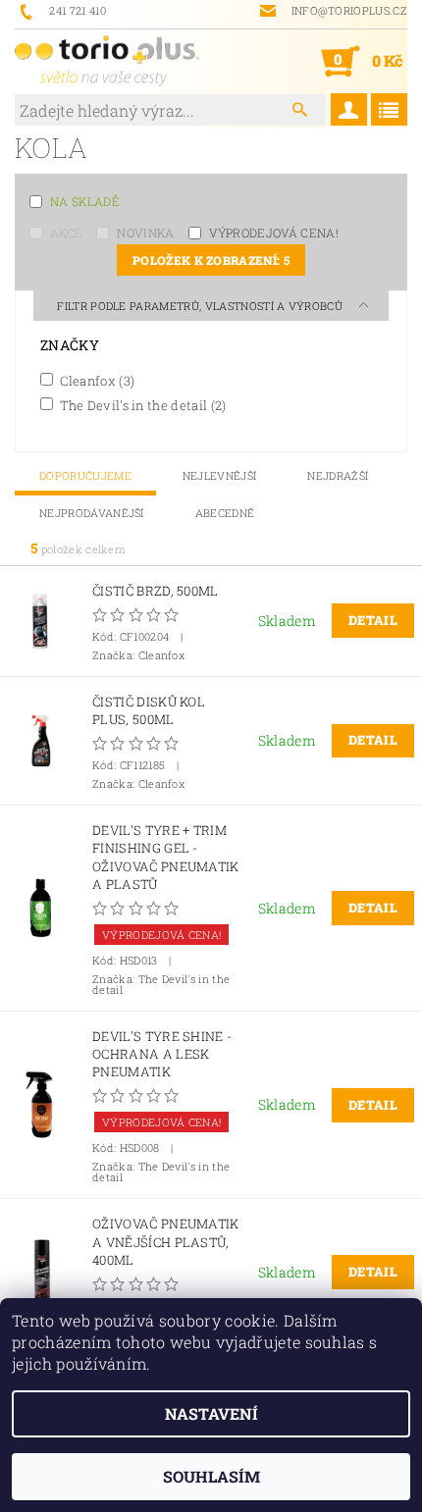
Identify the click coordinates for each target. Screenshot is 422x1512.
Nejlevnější (220, 475)
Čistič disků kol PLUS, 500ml (148, 710)
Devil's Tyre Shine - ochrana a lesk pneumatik (162, 1053)
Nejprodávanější (91, 512)
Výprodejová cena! (274, 232)
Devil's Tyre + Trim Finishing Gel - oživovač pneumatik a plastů (165, 857)
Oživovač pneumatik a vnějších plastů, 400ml (165, 1241)
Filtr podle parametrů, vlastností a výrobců (201, 305)
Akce (66, 232)
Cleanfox (95, 380)
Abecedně (225, 512)
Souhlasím (211, 1476)
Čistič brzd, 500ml (155, 591)
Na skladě (85, 201)
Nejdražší (337, 475)
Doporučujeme (85, 475)
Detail (372, 620)
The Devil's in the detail (142, 404)
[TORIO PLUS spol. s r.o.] (107, 60)
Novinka (145, 232)
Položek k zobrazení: (211, 260)
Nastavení (211, 1413)
